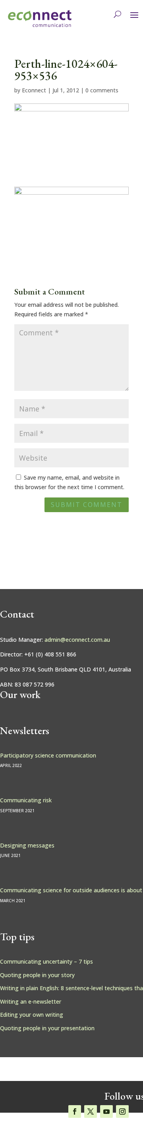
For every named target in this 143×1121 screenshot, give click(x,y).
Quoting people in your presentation (47, 1028)
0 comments (101, 90)
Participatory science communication (48, 755)
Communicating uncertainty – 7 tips (46, 961)
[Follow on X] (90, 1111)
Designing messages (27, 845)
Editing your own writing (31, 1014)
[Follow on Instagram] (122, 1111)
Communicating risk (26, 800)
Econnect (34, 90)
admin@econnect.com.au (77, 639)
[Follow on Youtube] (106, 1111)
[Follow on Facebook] (74, 1111)
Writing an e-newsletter (30, 1001)
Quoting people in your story (37, 975)
